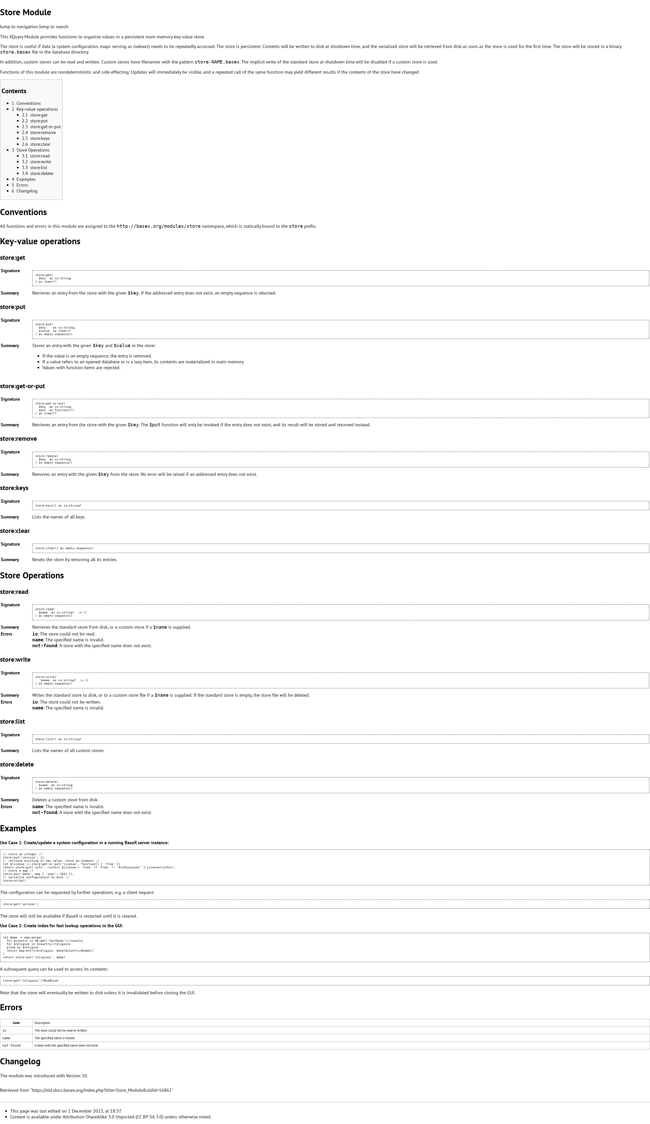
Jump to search (54, 26)
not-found (44, 645)
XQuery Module (24, 37)
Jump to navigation (19, 26)
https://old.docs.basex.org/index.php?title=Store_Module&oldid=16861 (102, 1090)
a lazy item (141, 362)
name (37, 639)
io (35, 634)
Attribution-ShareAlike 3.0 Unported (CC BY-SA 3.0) (113, 1117)
